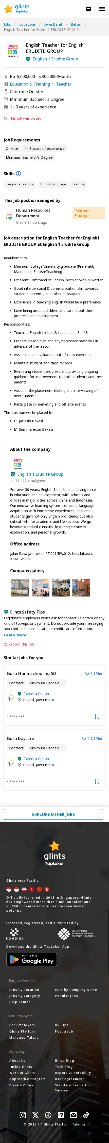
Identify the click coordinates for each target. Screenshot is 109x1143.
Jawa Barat (53, 24)
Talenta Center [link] (37, 693)
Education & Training (30, 84)
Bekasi (76, 24)
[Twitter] (35, 1115)
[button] (88, 9)
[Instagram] (23, 1115)
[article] (54, 695)
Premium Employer (82, 213)
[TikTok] (86, 1115)
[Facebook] (48, 1115)
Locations (27, 24)
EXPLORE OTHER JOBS (53, 814)
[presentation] (16, 8)
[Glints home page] (16, 8)
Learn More (15, 635)
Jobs (7, 24)
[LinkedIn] (61, 1115)
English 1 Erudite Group (55, 59)
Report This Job (21, 644)
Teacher (63, 84)
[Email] (73, 1115)
